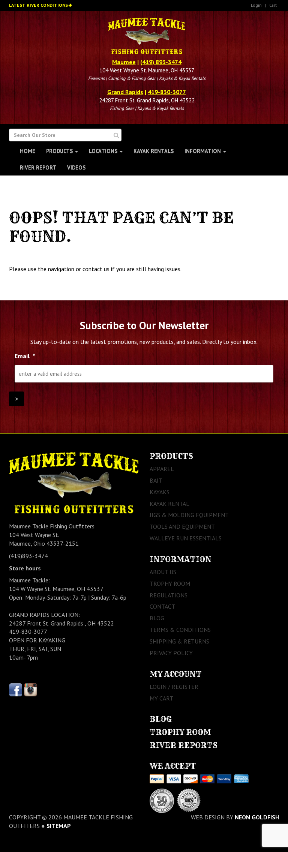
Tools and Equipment (182, 526)
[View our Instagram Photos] (31, 689)
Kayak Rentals (154, 150)
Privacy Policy (171, 653)
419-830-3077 (167, 92)
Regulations (169, 595)
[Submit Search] (116, 135)
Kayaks (160, 492)
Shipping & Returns (179, 641)
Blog (157, 618)
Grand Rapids (125, 92)
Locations (104, 150)
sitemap (58, 826)
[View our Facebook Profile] (15, 689)
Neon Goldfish (257, 817)
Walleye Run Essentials (186, 538)
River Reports (184, 745)
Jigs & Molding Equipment (189, 515)
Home (27, 150)
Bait (156, 480)
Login (256, 5)
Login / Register (174, 686)
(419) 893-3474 (161, 62)
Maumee (124, 62)
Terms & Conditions (180, 629)
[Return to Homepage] (146, 36)
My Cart (161, 698)
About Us (163, 572)
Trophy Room (170, 583)
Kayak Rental (169, 503)
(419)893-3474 (28, 556)
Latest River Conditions (38, 5)
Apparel (162, 468)
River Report (38, 167)
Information (203, 150)
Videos (76, 167)
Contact (162, 606)
